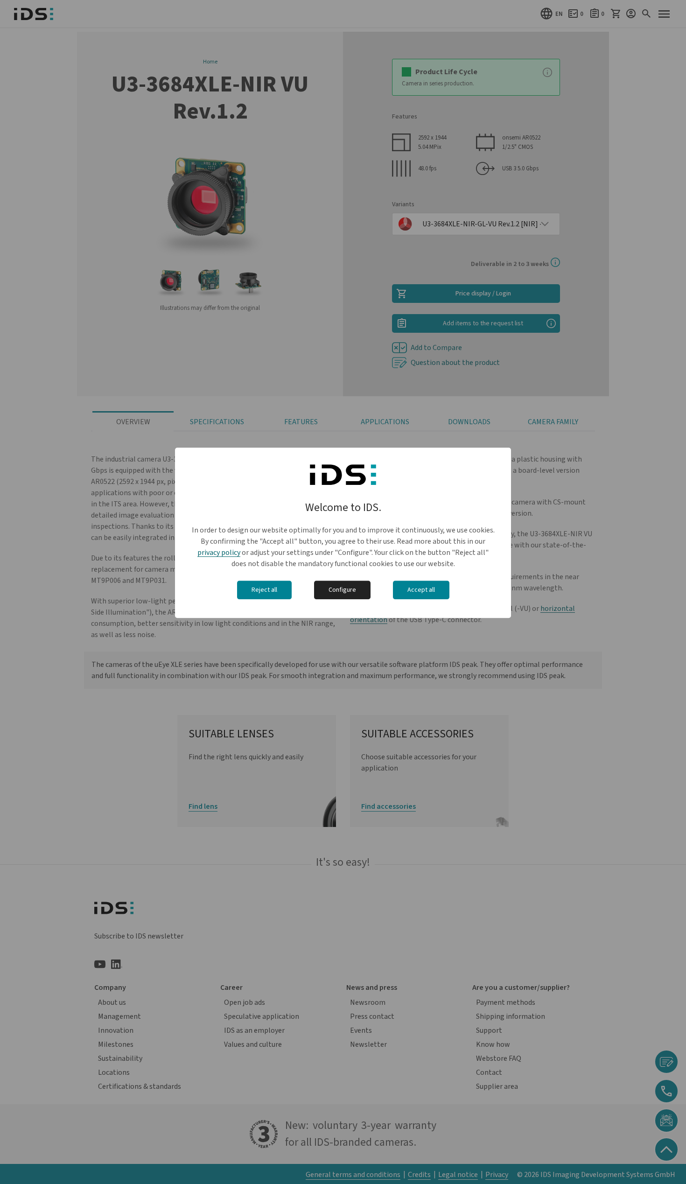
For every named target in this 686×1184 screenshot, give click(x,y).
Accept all (421, 590)
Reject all (264, 590)
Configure (342, 590)
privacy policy (218, 552)
